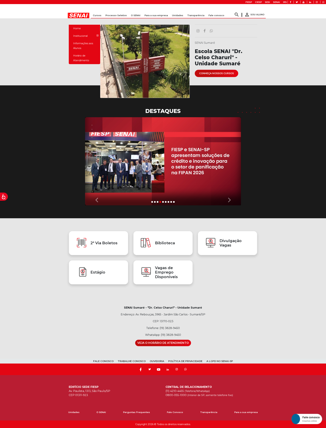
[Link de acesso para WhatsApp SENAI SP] (323, 2)
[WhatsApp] (186, 369)
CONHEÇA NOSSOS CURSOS (216, 73)
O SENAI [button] (135, 15)
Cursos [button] (97, 15)
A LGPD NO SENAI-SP (219, 361)
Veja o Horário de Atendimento (163, 342)
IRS (285, 2)
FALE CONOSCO (103, 361)
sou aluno (254, 14)
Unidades (177, 15)
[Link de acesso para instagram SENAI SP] (317, 2)
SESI (267, 2)
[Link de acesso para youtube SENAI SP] (303, 2)
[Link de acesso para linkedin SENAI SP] (310, 2)
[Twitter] (150, 369)
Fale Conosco (175, 412)
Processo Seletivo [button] (116, 15)
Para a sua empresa (246, 412)
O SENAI (101, 412)
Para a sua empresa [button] (156, 15)
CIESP (258, 2)
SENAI (276, 2)
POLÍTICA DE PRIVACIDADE (185, 361)
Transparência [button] (195, 15)
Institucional (80, 35)
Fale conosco (216, 15)
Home (77, 28)
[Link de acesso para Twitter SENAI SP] (297, 2)
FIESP (249, 2)
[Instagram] (177, 369)
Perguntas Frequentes (136, 412)
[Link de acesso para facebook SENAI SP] (290, 2)
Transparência (208, 412)
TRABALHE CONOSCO (132, 361)
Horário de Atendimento (81, 58)
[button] (96, 160)
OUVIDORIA (157, 361)
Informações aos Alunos (83, 46)
